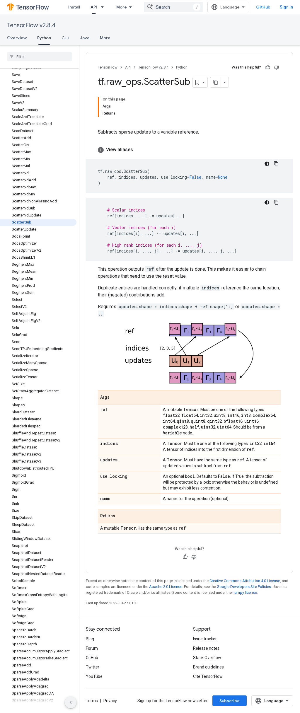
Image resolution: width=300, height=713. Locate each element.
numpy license (245, 592)
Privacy (110, 700)
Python (44, 37)
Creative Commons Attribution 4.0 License (244, 581)
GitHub (263, 7)
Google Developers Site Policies (244, 586)
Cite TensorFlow (208, 676)
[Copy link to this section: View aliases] (139, 149)
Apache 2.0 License (165, 586)
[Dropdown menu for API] (104, 7)
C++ (65, 37)
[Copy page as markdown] (215, 82)
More (121, 7)
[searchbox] (39, 56)
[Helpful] (267, 67)
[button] (189, 149)
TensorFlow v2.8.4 (31, 25)
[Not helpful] (276, 67)
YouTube (94, 676)
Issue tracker (205, 639)
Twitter (92, 667)
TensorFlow (107, 67)
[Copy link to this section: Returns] (121, 516)
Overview (17, 37)
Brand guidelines (208, 667)
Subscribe (229, 700)
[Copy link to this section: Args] (115, 397)
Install (74, 7)
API (94, 7)
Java (84, 37)
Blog (90, 639)
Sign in (286, 7)
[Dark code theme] (267, 163)
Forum (92, 648)
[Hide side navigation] (70, 702)
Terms (92, 700)
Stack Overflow (207, 657)
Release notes (206, 648)
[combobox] (173, 7)
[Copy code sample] (276, 163)
